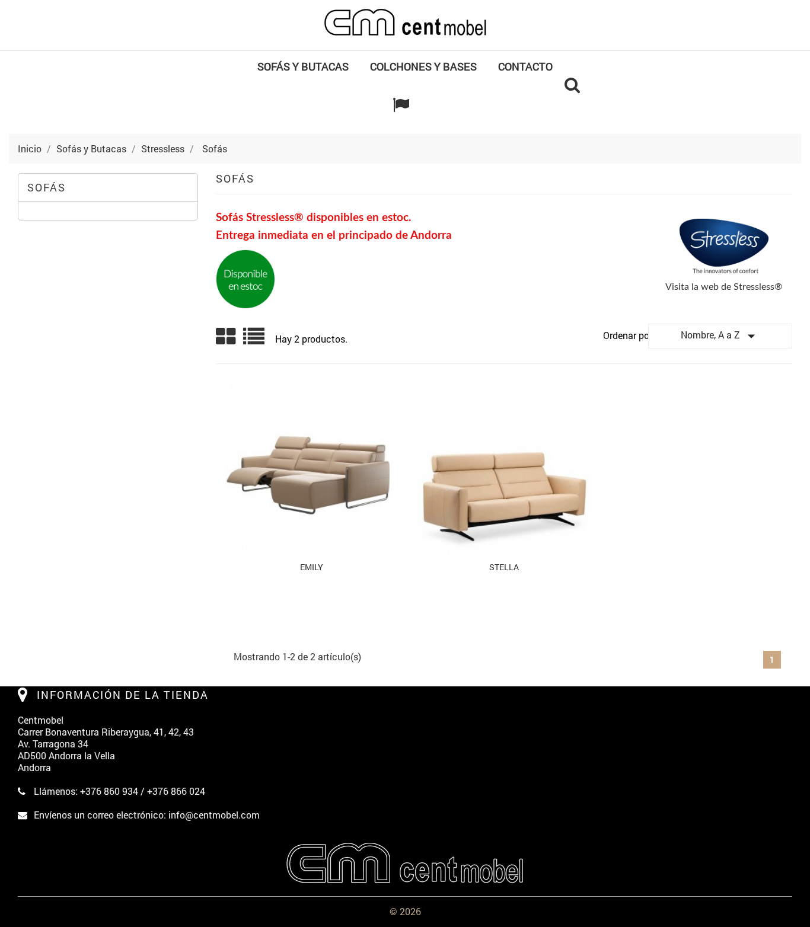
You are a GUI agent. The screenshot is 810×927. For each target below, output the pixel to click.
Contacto (525, 66)
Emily (311, 567)
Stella (504, 567)
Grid (226, 337)
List (254, 341)
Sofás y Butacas (303, 66)
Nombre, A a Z (720, 336)
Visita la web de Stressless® (723, 287)
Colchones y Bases (423, 66)
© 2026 (405, 911)
